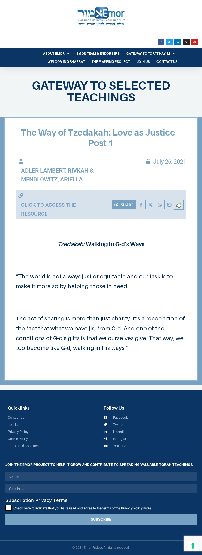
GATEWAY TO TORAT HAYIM (148, 53)
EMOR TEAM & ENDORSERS (98, 53)
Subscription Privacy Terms (36, 500)
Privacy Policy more (136, 508)
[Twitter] (169, 42)
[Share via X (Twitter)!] (150, 204)
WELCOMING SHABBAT (66, 62)
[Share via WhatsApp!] (160, 204)
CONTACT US (166, 62)
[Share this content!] (124, 204)
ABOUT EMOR (54, 53)
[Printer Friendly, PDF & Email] (179, 205)
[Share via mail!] (169, 204)
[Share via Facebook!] (141, 204)
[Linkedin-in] (177, 42)
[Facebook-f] (161, 42)
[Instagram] (186, 42)
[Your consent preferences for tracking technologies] (193, 546)
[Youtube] (194, 42)
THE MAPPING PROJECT (111, 62)
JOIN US (143, 62)
